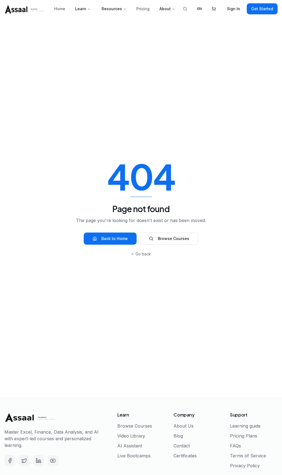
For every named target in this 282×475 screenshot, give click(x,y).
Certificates (185, 455)
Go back (143, 254)
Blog (178, 436)
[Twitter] (24, 460)
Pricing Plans (243, 436)
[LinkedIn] (38, 460)
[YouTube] (52, 460)
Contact (181, 446)
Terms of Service (248, 455)
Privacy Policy (245, 465)
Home (59, 8)
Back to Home (114, 238)
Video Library (131, 436)
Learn (80, 8)
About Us (183, 426)
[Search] (185, 8)
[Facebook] (9, 460)
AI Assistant (129, 446)
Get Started (262, 8)
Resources (112, 8)
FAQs (235, 446)
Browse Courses (173, 238)
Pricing (143, 8)
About (165, 8)
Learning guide (245, 426)
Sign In (233, 8)
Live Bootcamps (134, 455)
